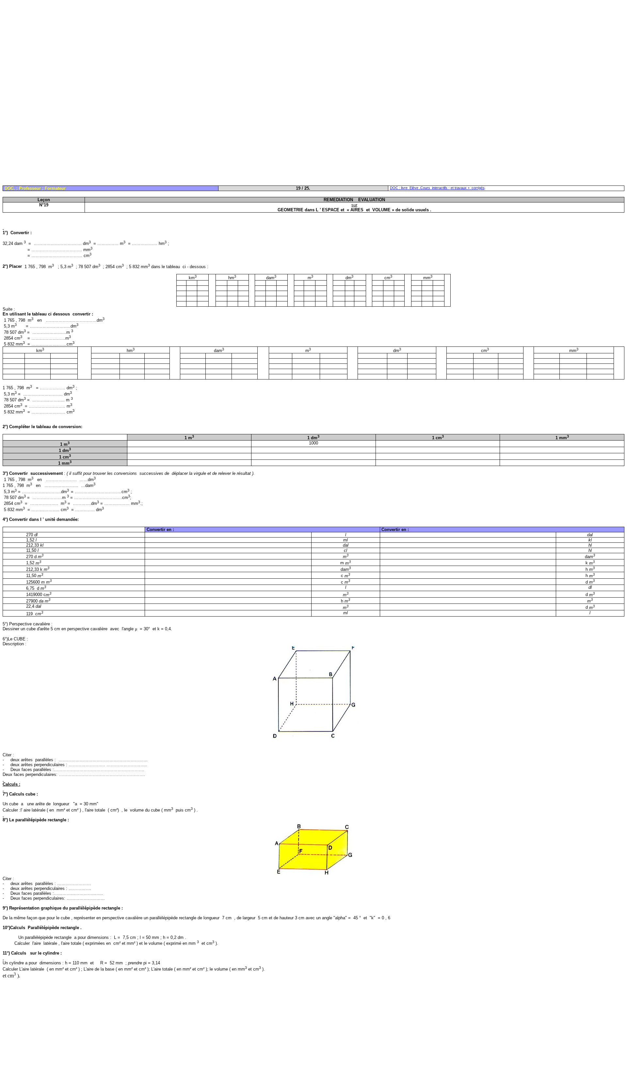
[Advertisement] (198, 48)
